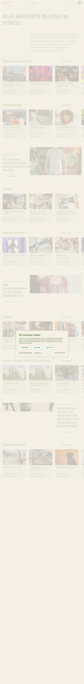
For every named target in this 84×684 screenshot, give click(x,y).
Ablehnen (37, 347)
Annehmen (24, 347)
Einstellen (49, 347)
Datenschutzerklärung (25, 353)
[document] (42, 343)
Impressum (37, 353)
